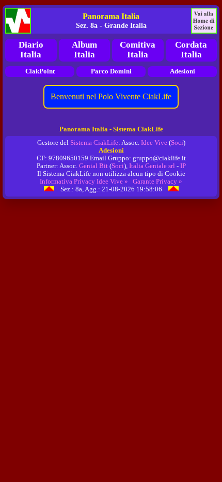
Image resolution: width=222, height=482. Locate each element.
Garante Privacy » (157, 181)
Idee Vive (154, 142)
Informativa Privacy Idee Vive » (84, 181)
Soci (177, 142)
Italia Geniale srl (152, 166)
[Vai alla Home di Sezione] (204, 21)
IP (183, 166)
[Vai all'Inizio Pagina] (49, 189)
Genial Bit (93, 166)
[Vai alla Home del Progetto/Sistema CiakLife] (18, 21)
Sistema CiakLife (94, 142)
